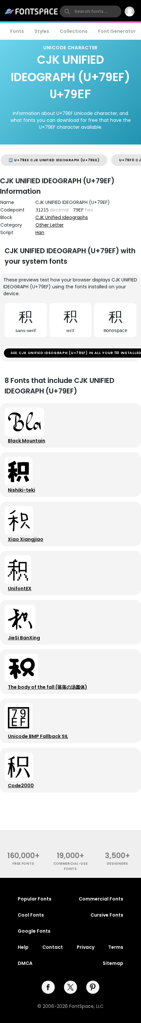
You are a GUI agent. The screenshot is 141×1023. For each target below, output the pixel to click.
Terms (115, 947)
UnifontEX (19, 588)
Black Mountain (26, 440)
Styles (41, 31)
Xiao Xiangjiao (25, 539)
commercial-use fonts (70, 866)
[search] (90, 11)
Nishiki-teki (21, 490)
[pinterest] (92, 987)
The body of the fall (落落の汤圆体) (47, 687)
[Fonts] (31, 11)
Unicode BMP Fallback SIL (38, 736)
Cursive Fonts (107, 915)
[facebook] (48, 987)
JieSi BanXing (24, 637)
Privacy (85, 947)
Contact (52, 947)
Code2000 (21, 785)
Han (39, 232)
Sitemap (113, 963)
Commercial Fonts (101, 899)
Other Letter (49, 225)
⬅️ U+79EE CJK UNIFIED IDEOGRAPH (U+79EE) (54, 160)
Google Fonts (34, 931)
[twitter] (70, 987)
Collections (74, 31)
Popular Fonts (34, 899)
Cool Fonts (31, 915)
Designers (117, 863)
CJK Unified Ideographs (61, 217)
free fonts (23, 863)
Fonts (17, 31)
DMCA (25, 963)
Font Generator (117, 31)
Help (23, 947)
